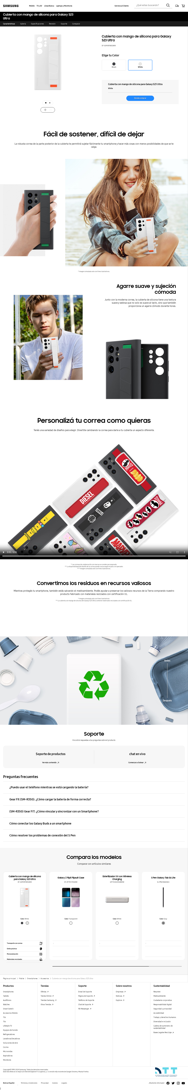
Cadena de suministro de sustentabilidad (163, 1027)
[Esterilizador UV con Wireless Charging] (117, 897)
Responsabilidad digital (162, 1004)
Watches (6, 1004)
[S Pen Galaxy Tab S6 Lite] (163, 897)
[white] (27, 923)
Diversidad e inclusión (162, 1021)
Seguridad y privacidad (162, 1009)
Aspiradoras (7, 1056)
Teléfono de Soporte (86, 1000)
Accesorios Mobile (10, 1013)
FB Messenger (83, 1009)
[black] (22, 923)
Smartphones (8, 992)
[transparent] (70, 923)
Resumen (157, 992)
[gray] (163, 923)
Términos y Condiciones (29, 1083)
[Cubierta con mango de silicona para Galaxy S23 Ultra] (24, 897)
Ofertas (44, 992)
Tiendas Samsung (48, 1000)
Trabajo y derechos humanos (164, 1017)
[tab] (46, 103)
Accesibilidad (158, 1013)
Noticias (119, 996)
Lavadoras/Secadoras (11, 1038)
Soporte (64, 24)
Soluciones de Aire (10, 1043)
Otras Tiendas (46, 1004)
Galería (23, 24)
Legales (64, 1083)
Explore (119, 1000)
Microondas (7, 1051)
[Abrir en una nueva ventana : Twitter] (173, 1083)
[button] (177, 5)
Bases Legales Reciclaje (162, 1032)
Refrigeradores (9, 1034)
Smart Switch (8, 1009)
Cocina (5, 1047)
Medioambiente (159, 996)
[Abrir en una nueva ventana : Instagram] (178, 1083)
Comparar (76, 24)
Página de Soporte (85, 996)
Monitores (7, 1060)
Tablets (6, 996)
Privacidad (44, 1083)
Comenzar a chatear (136, 762)
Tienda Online (46, 996)
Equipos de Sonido (10, 1030)
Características (9, 24)
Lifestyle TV (7, 1026)
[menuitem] (32, 6)
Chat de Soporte (84, 1004)
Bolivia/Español (8, 1083)
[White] (117, 923)
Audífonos (7, 1000)
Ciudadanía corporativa (162, 1000)
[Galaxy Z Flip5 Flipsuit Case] (71, 897)
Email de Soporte (85, 992)
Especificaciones (37, 24)
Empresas (120, 992)
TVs (4, 1017)
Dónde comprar (140, 98)
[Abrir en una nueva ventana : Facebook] (167, 1083)
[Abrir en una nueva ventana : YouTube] (183, 1083)
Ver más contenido (49, 762)
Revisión (52, 24)
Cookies (55, 1083)
